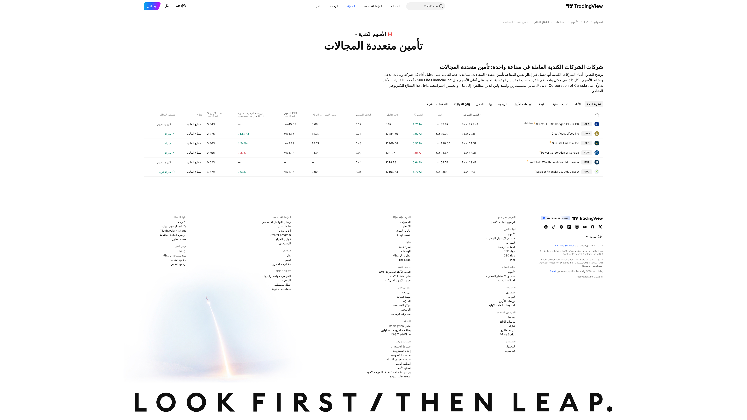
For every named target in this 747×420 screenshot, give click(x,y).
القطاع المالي (194, 124)
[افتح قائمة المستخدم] (167, 6)
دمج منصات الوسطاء (174, 255)
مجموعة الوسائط (401, 313)
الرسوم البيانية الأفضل (503, 222)
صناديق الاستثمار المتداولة (501, 238)
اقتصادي (511, 292)
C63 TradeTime (401, 334)
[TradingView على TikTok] (553, 227)
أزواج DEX (509, 255)
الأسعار (406, 226)
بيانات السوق (403, 230)
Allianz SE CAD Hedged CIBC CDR (557, 124)
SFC (586, 171)
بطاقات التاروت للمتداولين (396, 330)
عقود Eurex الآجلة (400, 276)
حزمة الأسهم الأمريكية (398, 280)
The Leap (405, 259)
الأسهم (512, 234)
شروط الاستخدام (401, 346)
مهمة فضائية (403, 296)
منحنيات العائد (508, 321)
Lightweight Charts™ (173, 230)
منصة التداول (179, 239)
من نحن (406, 292)
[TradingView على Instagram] (577, 227)
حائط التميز (284, 226)
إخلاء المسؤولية (402, 350)
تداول (288, 255)
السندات (511, 242)
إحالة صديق (284, 230)
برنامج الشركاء (177, 259)
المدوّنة (406, 301)
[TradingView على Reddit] (546, 227)
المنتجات (395, 6)
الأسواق (351, 6)
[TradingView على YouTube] (584, 227)
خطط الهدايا (404, 234)
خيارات (512, 325)
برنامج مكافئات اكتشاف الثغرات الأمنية (388, 372)
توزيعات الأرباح (507, 301)
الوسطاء (334, 6)
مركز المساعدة (402, 305)
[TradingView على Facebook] (592, 227)
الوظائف (406, 309)
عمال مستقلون (282, 284)
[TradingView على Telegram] (561, 227)
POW (587, 152)
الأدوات (182, 222)
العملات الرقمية (507, 246)
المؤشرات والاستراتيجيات (276, 276)
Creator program (280, 234)
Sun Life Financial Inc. (565, 143)
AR (178, 6)
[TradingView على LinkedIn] (569, 227)
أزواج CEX (509, 251)
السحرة (286, 280)
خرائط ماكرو (508, 330)
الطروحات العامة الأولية (502, 305)
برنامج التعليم (178, 264)
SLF (587, 143)
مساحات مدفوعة (281, 288)
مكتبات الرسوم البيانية (173, 226)
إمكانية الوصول (402, 363)
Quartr (553, 271)
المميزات (405, 222)
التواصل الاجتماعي (373, 6)
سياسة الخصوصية (400, 355)
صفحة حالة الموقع (400, 376)
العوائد (512, 296)
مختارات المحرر (282, 264)
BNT (586, 162)
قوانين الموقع (283, 239)
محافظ (512, 317)
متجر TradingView (399, 325)
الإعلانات (181, 251)
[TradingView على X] (600, 227)
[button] (388, 6)
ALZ (586, 123)
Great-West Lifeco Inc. (565, 133)
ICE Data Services (564, 245)
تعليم (288, 259)
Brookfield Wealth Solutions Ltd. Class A (554, 162)
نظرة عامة (405, 246)
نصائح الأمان (404, 367)
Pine (513, 259)
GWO (587, 133)
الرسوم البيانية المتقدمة (173, 234)
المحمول (511, 346)
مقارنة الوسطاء (402, 255)
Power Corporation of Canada (560, 152)
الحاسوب (510, 350)
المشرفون (285, 243)
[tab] (594, 104)
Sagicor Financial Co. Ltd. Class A (557, 171)
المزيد (317, 6)
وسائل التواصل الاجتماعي (276, 222)
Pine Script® (508, 334)
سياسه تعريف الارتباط (398, 359)
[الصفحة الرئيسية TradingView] (584, 6)
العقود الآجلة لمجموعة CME (395, 271)
